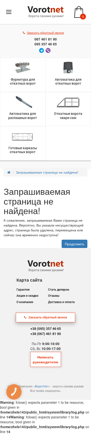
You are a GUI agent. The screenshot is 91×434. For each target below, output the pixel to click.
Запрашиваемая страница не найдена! (47, 172)
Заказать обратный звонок (47, 317)
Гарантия (23, 289)
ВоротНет (42, 386)
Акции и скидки (27, 295)
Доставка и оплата (61, 302)
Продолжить (74, 243)
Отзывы (53, 295)
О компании (25, 302)
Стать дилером (58, 289)
